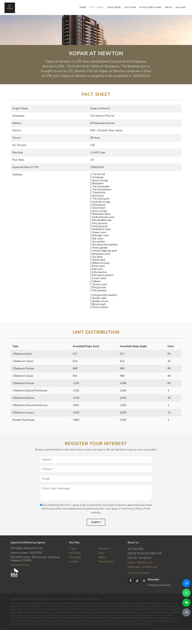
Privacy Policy (106, 561)
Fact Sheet (75, 553)
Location (74, 561)
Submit (96, 522)
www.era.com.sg (19, 565)
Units (101, 553)
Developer (75, 557)
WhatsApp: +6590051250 (143, 567)
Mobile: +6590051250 (140, 562)
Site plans (103, 548)
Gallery (102, 557)
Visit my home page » (139, 573)
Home (72, 548)
